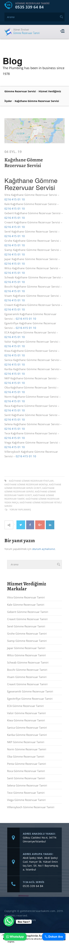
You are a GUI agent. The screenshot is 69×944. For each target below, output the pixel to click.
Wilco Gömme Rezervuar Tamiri (26, 655)
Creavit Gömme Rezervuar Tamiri (27, 619)
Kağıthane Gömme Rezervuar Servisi (23, 162)
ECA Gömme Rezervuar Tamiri (25, 706)
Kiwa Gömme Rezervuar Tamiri (26, 720)
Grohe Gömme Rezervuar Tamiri (27, 633)
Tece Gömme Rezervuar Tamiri (26, 792)
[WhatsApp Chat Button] (9, 921)
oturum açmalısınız (43, 549)
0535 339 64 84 (29, 7)
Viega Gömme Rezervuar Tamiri (26, 800)
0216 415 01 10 (14, 199)
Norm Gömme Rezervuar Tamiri (26, 749)
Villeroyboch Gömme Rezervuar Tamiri (30, 807)
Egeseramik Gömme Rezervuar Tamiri (30, 691)
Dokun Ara (55, 937)
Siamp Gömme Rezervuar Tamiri (27, 641)
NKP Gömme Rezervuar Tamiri (25, 742)
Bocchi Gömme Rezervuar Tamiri (27, 669)
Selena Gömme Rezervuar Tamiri (27, 785)
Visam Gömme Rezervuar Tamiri (27, 677)
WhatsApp (16, 937)
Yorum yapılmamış (20, 509)
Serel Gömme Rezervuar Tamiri (26, 626)
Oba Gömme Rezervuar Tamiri (25, 756)
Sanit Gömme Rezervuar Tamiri (26, 778)
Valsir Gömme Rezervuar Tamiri (26, 713)
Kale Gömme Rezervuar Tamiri (25, 604)
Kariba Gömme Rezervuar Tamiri (27, 735)
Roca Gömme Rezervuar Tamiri (26, 771)
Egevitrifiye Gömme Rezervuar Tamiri (30, 698)
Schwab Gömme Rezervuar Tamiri (27, 662)
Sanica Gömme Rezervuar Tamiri (27, 727)
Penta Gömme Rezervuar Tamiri (26, 763)
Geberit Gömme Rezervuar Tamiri (27, 612)
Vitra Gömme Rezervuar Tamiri (26, 597)
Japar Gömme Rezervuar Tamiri (26, 648)
